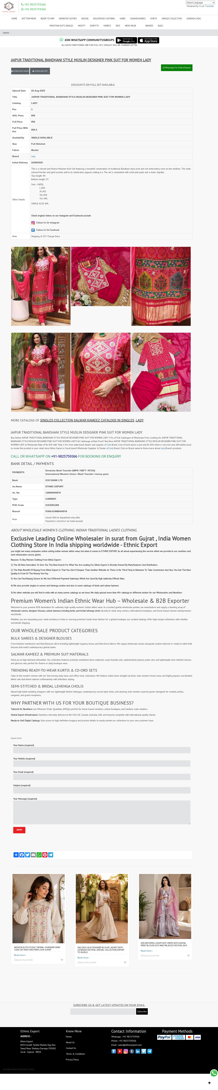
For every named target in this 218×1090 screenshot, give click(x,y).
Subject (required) (21, 785)
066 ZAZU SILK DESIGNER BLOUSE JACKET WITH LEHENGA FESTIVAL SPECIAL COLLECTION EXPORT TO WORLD (101, 949)
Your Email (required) (23, 772)
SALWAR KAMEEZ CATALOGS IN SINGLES (104, 420)
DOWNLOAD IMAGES (21, 71)
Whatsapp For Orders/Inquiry (178, 67)
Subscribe (142, 1011)
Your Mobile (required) (24, 758)
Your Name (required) (23, 745)
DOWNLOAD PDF (41, 71)
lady (33, 156)
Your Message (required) (25, 798)
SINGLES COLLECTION (56, 420)
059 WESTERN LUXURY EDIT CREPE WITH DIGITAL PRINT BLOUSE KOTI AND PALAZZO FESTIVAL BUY (164, 944)
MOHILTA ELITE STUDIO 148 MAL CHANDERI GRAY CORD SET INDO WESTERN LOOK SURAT (37, 948)
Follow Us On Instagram (47, 222)
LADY (140, 420)
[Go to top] (209, 1083)
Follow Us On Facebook (47, 229)
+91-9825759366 (64, 456)
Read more (19, 955)
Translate (209, 6)
